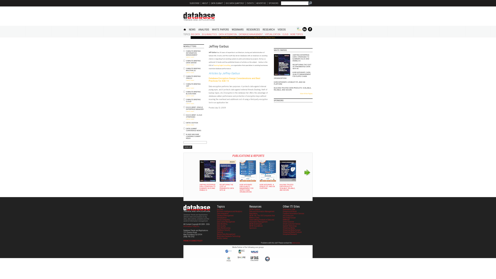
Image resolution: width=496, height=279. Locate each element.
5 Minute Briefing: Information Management (193, 53)
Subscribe (195, 3)
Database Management (251, 34)
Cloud (285, 34)
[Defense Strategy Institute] (267, 261)
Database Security (223, 230)
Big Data (195, 34)
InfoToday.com (288, 216)
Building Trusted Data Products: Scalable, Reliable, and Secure (292, 89)
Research (269, 29)
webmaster (296, 243)
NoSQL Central (222, 238)
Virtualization (272, 34)
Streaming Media (289, 228)
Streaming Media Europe (291, 230)
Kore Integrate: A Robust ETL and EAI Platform (289, 83)
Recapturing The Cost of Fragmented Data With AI (302, 66)
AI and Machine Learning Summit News (193, 136)
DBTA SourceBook (256, 226)
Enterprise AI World (290, 211)
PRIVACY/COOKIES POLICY (192, 241)
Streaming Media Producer (292, 232)
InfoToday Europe (289, 218)
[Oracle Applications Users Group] (254, 253)
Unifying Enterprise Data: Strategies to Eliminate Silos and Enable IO (301, 58)
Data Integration (228, 34)
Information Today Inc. (191, 226)
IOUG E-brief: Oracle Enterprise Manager (195, 108)
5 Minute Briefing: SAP (193, 85)
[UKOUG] (254, 260)
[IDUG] (228, 252)
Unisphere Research (290, 234)
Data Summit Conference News (193, 129)
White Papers (220, 29)
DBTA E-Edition (192, 123)
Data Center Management (226, 222)
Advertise (261, 3)
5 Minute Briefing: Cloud (193, 100)
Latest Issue (190, 57)
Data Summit (217, 3)
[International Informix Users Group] (242, 253)
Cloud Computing (223, 220)
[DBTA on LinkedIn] (305, 31)
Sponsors (273, 3)
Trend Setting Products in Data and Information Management (261, 221)
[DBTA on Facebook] (310, 31)
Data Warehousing (223, 228)
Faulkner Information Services (293, 213)
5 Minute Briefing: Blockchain (193, 93)
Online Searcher (288, 222)
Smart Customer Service (291, 224)
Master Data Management (226, 234)
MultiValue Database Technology (228, 236)
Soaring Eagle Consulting (222, 65)
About (205, 3)
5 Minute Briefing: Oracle (193, 77)
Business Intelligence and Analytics (229, 211)
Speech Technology (290, 226)
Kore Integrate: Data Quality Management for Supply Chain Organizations (292, 75)
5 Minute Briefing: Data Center (193, 62)
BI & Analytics (209, 34)
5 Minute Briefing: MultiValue (193, 69)
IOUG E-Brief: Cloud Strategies (194, 116)
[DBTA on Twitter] (299, 30)
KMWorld (286, 220)
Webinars (238, 29)
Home (184, 29)
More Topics (296, 34)
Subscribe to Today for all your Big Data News (248, 37)
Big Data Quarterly (235, 3)
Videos (282, 29)
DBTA (199, 16)
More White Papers (306, 94)
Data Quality (221, 226)
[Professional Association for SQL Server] (228, 262)
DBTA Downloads (255, 224)
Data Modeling (222, 224)
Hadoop (220, 232)
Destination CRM (289, 209)
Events (250, 3)
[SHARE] (241, 258)
